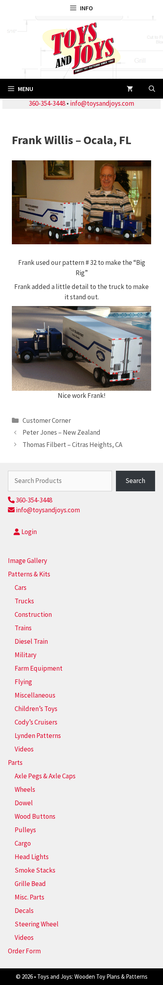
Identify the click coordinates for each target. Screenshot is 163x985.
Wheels (25, 789)
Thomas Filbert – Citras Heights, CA (72, 444)
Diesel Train (31, 641)
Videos (24, 749)
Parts (15, 762)
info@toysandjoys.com (102, 103)
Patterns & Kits (29, 574)
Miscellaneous (35, 695)
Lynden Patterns (38, 735)
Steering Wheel (37, 924)
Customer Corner (47, 420)
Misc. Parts (29, 897)
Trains (23, 628)
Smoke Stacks (35, 870)
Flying (23, 681)
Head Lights (32, 856)
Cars (21, 587)
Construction (33, 614)
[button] (152, 89)
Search (135, 480)
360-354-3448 (47, 103)
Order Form (24, 951)
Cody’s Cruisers (36, 722)
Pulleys (25, 829)
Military (25, 654)
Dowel (24, 803)
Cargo (23, 843)
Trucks (24, 601)
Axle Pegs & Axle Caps (45, 776)
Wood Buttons (35, 816)
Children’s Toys (36, 708)
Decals (24, 910)
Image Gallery (27, 560)
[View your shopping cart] (130, 89)
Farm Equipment (39, 668)
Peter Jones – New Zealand (61, 432)
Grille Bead (30, 883)
